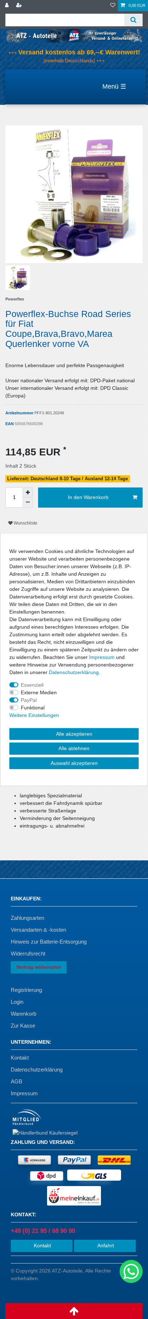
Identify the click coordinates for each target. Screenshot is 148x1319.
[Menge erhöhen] (28, 492)
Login (17, 1002)
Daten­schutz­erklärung (74, 672)
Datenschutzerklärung (37, 1069)
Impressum (24, 1093)
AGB (16, 1081)
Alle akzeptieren (74, 733)
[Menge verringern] (28, 503)
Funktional (33, 707)
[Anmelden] (8, 5)
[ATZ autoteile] (74, 35)
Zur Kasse (23, 1025)
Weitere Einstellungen (34, 715)
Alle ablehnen (74, 748)
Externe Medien (39, 692)
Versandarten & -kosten (38, 930)
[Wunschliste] (113, 5)
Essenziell (32, 684)
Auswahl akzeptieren (74, 763)
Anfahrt (105, 1245)
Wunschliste (25, 523)
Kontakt (20, 1058)
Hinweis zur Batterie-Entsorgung (49, 942)
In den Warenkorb (88, 497)
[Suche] (133, 20)
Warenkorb (23, 1014)
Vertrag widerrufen (38, 967)
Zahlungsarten (27, 918)
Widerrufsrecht (28, 953)
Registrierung (26, 990)
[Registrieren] (20, 5)
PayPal (29, 700)
